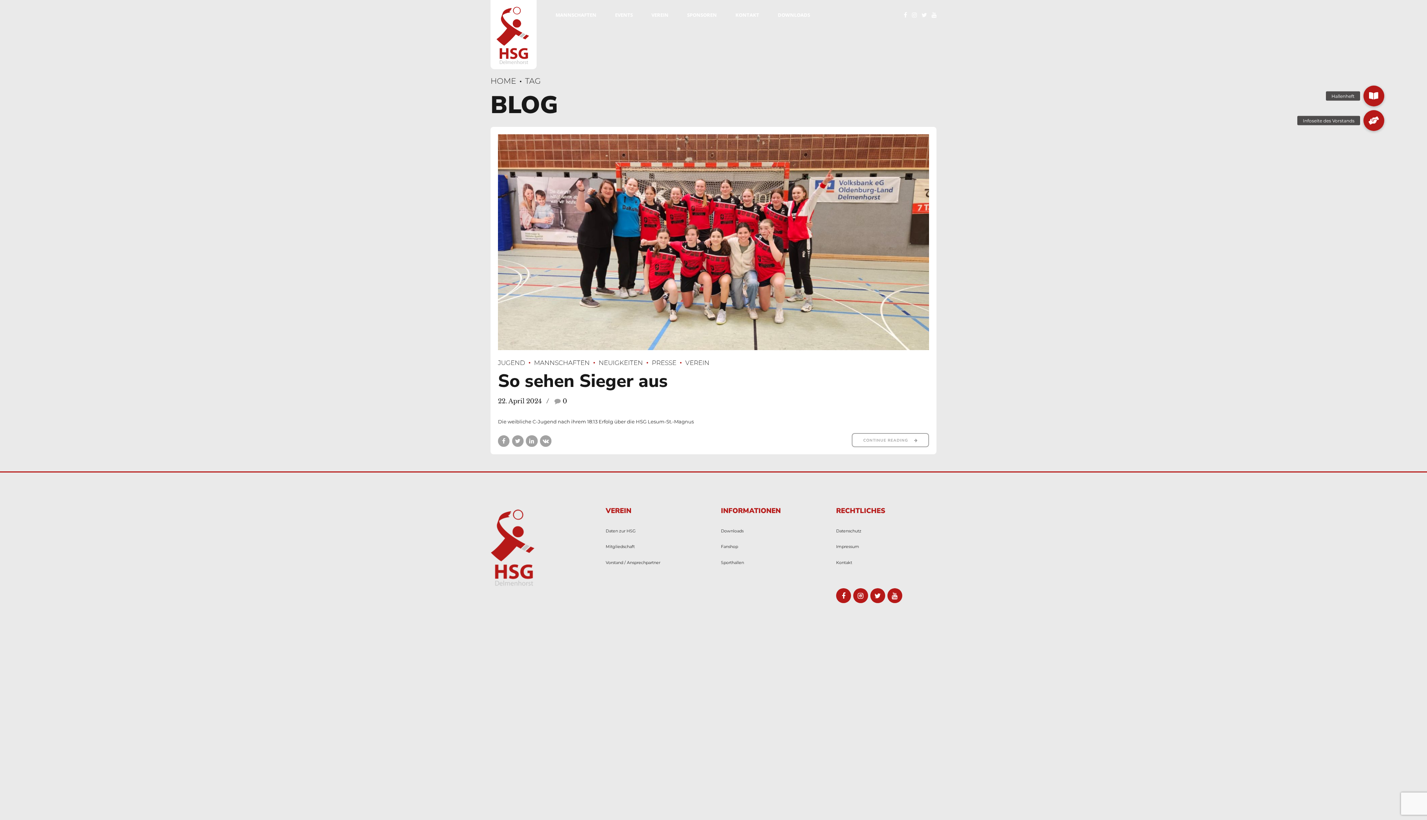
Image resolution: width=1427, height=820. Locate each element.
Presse (664, 362)
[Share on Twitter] (518, 441)
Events (624, 15)
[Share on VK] (545, 441)
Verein (660, 15)
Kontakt (747, 15)
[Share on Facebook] (503, 441)
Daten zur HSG (621, 531)
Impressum (847, 546)
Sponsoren (702, 15)
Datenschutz (848, 531)
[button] (1373, 96)
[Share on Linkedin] (531, 441)
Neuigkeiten (621, 362)
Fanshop (729, 546)
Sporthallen (732, 562)
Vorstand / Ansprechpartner (633, 562)
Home (503, 81)
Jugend (511, 362)
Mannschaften (576, 15)
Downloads (794, 15)
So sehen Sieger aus (583, 381)
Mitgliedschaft (620, 546)
